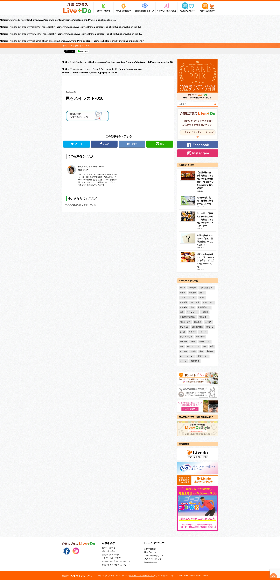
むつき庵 (183, 351)
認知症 (202, 292)
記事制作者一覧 (151, 562)
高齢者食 (210, 351)
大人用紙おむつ (204, 307)
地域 (204, 346)
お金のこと (184, 327)
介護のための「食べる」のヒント (116, 565)
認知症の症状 (197, 327)
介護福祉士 (200, 336)
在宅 (192, 307)
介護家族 (183, 341)
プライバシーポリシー (153, 555)
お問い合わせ (150, 549)
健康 (181, 312)
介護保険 (183, 307)
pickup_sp (192, 288)
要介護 (182, 332)
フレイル (203, 332)
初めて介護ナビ (108, 547)
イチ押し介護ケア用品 (111, 558)
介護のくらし (208, 302)
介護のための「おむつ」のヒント (116, 561)
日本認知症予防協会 (188, 317)
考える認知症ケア (109, 551)
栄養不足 (210, 327)
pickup (182, 288)
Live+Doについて (151, 552)
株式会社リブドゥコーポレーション (141, 576)
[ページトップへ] (273, 576)
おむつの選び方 (186, 336)
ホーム (65, 46)
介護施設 (192, 292)
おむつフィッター (187, 356)
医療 (201, 351)
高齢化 (193, 341)
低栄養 (193, 351)
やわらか (183, 361)
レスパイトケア (193, 346)
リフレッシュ (192, 312)
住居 (212, 346)
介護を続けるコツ (207, 288)
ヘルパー (192, 332)
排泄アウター (203, 356)
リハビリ (208, 322)
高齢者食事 (195, 361)
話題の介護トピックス (111, 554)
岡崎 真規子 (83, 170)
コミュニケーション (188, 297)
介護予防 (204, 312)
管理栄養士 (203, 317)
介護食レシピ (205, 341)
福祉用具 (197, 322)
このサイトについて (152, 559)
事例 (181, 346)
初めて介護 (195, 302)
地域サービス (185, 322)
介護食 (202, 297)
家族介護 (183, 302)
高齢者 (182, 292)
